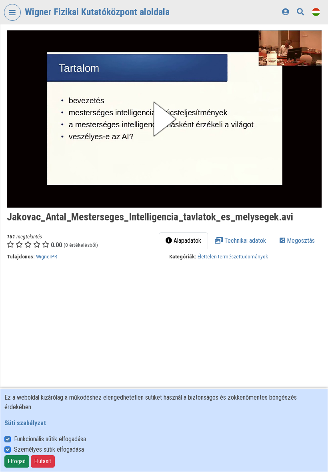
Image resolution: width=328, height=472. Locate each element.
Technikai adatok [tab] (244, 240)
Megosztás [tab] (300, 240)
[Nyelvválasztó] (316, 12)
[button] (164, 119)
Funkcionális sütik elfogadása (50, 439)
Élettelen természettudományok (233, 256)
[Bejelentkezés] (285, 12)
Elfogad (17, 461)
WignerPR (46, 256)
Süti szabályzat (25, 423)
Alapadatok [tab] (186, 240)
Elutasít (42, 461)
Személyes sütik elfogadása (49, 449)
